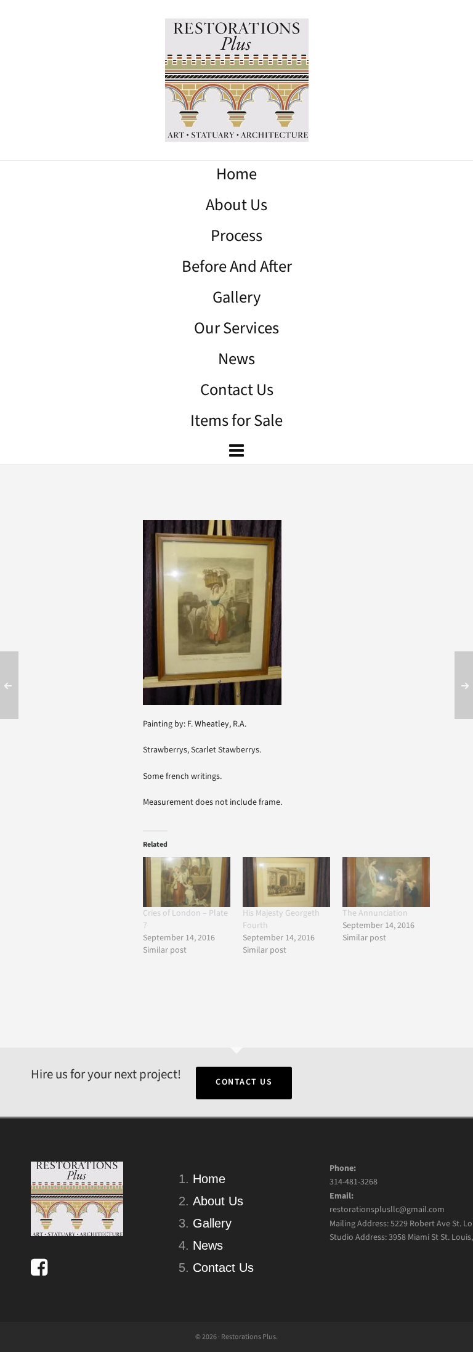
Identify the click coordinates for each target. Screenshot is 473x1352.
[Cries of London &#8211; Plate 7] (186, 882)
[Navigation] (236, 451)
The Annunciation (375, 913)
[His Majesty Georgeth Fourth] (286, 882)
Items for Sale (236, 420)
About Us (236, 204)
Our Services (236, 328)
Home (236, 174)
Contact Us (236, 389)
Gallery (236, 297)
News (236, 359)
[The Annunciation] (386, 882)
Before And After (237, 266)
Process (236, 235)
